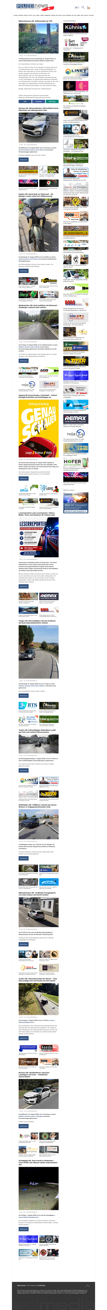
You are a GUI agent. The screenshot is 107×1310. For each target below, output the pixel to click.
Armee (78, 15)
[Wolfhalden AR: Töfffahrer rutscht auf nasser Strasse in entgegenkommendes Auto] (39, 824)
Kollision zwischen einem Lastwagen (31, 1116)
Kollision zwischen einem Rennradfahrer (32, 686)
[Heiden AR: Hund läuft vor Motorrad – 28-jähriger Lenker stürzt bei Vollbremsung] (39, 225)
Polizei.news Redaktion (31, 55)
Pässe (59, 15)
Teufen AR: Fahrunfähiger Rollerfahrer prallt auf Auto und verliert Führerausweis (37, 731)
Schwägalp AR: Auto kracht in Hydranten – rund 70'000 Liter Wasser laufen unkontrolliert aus (38, 1163)
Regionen (20, 15)
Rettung (74, 15)
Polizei (63, 15)
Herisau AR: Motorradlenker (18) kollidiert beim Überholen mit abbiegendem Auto (38, 109)
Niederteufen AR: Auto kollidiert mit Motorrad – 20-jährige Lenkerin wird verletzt (38, 306)
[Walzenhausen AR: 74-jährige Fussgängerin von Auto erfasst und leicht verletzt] (39, 912)
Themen (42, 15)
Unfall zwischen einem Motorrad (29, 259)
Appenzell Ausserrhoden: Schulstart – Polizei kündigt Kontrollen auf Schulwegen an (38, 396)
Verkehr (53, 15)
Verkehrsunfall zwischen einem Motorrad (32, 150)
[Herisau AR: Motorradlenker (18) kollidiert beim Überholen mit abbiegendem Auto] (39, 128)
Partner (91, 15)
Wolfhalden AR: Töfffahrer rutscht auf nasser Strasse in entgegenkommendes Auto (38, 806)
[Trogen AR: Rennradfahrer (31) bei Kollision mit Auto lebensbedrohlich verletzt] (39, 652)
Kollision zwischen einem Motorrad (30, 347)
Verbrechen (47, 15)
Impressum (21, 1285)
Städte (30, 15)
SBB (57, 15)
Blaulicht (86, 15)
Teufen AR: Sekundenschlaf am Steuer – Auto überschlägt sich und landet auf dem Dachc (38, 980)
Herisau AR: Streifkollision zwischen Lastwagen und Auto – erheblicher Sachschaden (34, 1075)
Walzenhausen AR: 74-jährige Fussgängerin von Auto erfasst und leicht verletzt (37, 894)
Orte (34, 15)
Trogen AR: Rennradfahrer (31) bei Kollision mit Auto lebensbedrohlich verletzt (37, 622)
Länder (37, 15)
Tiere (82, 15)
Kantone (25, 15)
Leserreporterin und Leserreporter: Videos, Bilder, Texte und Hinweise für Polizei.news (37, 514)
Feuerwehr (68, 15)
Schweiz (16, 15)
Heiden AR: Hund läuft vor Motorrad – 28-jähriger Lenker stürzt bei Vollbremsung (36, 195)
